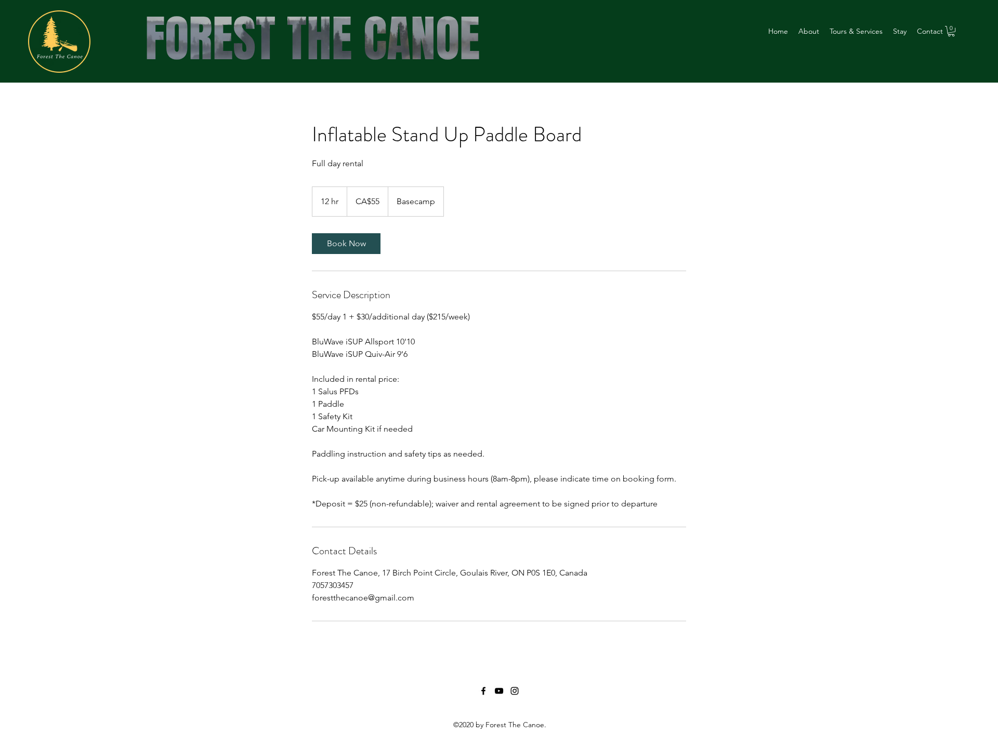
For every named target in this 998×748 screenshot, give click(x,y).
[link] (346, 243)
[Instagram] (514, 691)
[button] (951, 31)
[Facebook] (483, 691)
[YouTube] (499, 691)
